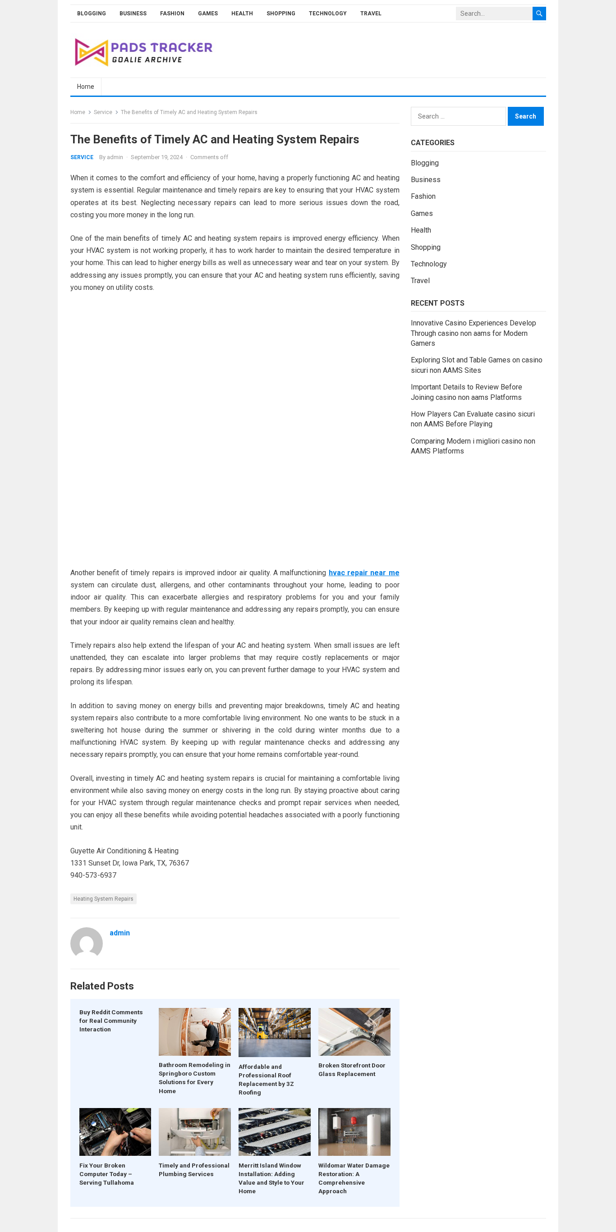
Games (208, 13)
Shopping (281, 13)
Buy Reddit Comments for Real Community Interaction (111, 1020)
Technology (328, 13)
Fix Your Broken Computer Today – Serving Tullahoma (106, 1174)
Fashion (172, 13)
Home (85, 86)
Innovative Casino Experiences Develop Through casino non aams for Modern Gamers (473, 333)
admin (115, 157)
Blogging (91, 13)
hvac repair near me (364, 572)
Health (242, 13)
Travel (371, 13)
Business (133, 13)
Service (103, 112)
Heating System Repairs (103, 899)
